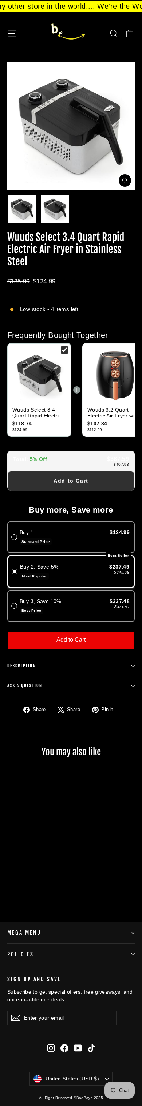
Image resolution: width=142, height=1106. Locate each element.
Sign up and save (34, 979)
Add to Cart (71, 481)
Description (21, 666)
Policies (20, 954)
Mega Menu (24, 932)
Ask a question (25, 685)
